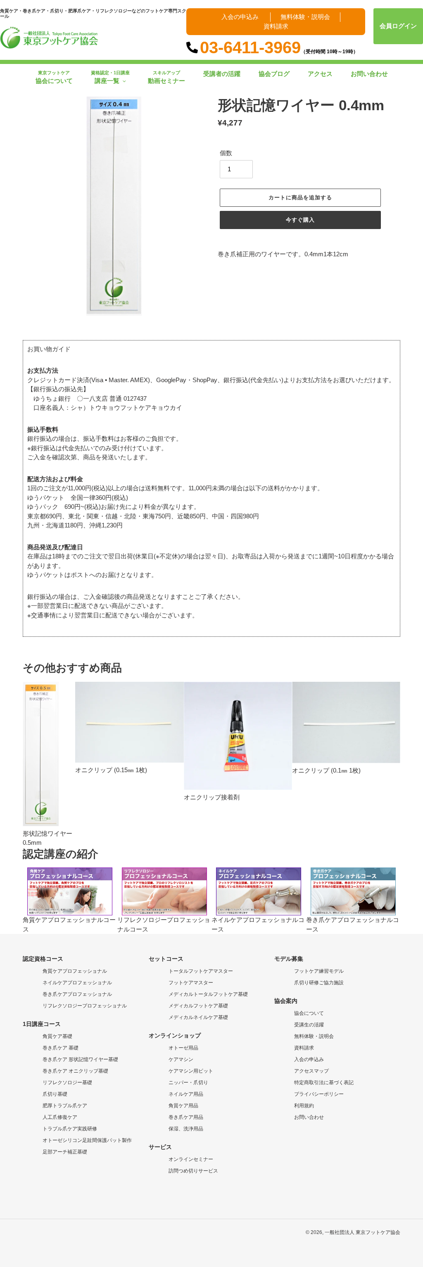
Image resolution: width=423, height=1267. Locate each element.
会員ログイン (398, 25)
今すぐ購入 (300, 220)
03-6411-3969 (279, 47)
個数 (226, 152)
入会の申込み (240, 16)
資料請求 (276, 26)
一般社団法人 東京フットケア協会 (362, 1232)
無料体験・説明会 (305, 16)
